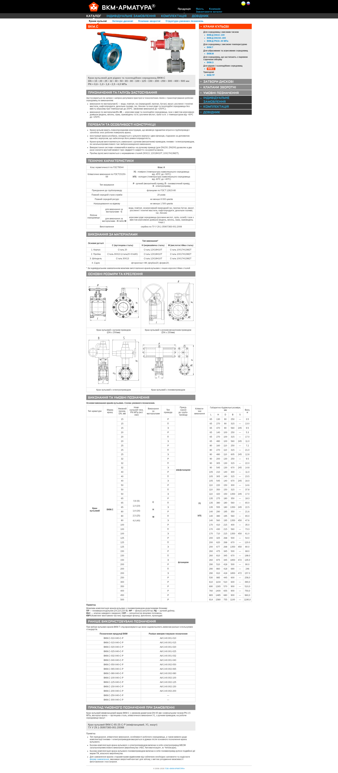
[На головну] (128, 5)
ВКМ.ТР (211, 75)
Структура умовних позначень (185, 21)
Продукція (184, 8)
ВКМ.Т (210, 47)
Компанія (214, 8)
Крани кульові (98, 21)
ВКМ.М (210, 53)
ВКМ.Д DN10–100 (216, 35)
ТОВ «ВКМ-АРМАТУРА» (175, 768)
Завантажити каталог (209, 11)
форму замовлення (99, 759)
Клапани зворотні (149, 21)
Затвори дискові (122, 21)
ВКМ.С (211, 69)
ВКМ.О (210, 62)
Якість (200, 8)
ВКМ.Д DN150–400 (216, 38)
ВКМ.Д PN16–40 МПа (217, 41)
